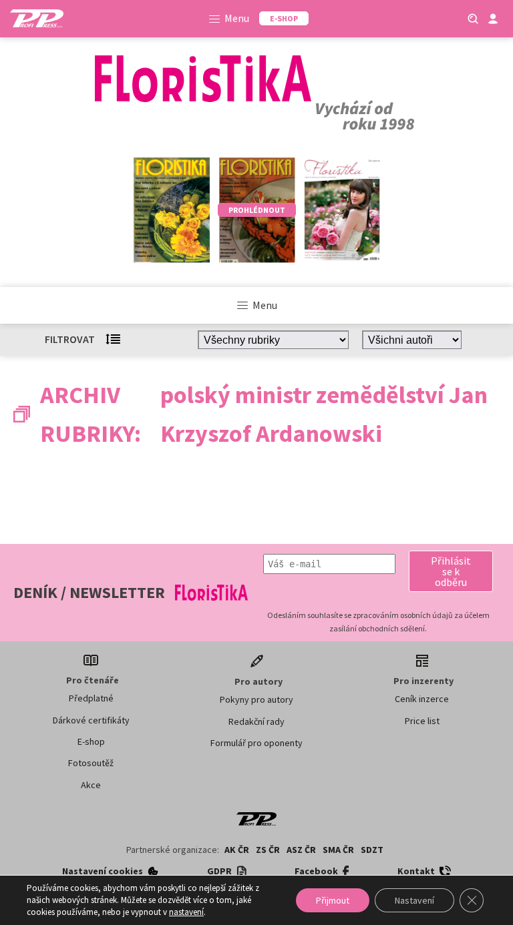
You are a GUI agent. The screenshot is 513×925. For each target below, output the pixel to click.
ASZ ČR (301, 850)
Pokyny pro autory (256, 699)
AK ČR (236, 850)
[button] (451, 571)
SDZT (372, 850)
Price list (422, 721)
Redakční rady (256, 721)
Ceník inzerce (422, 699)
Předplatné (91, 698)
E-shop (91, 741)
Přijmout (332, 900)
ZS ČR (268, 850)
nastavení (186, 912)
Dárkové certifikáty (91, 720)
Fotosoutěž (91, 763)
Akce (91, 785)
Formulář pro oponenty (256, 743)
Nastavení (414, 900)
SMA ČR (338, 850)
